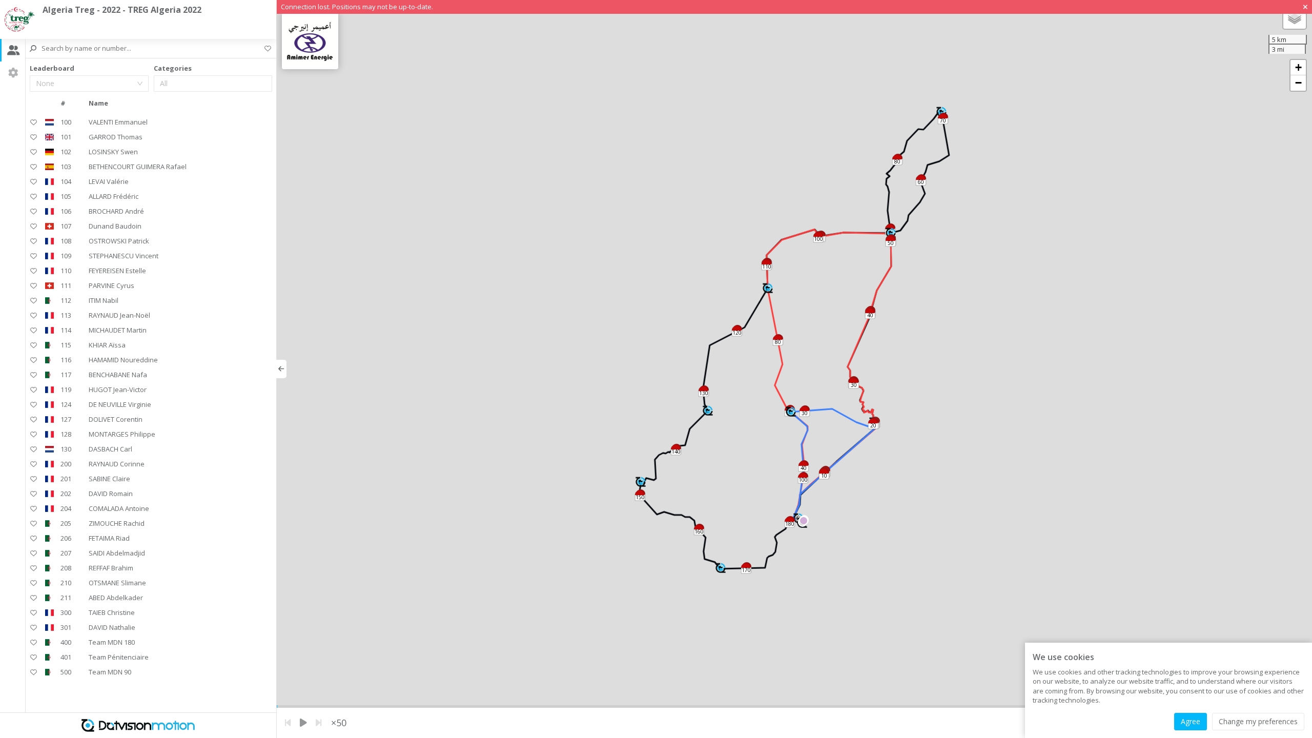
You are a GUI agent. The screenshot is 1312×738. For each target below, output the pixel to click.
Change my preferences (1258, 721)
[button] (790, 412)
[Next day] (318, 723)
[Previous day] (288, 723)
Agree (1190, 721)
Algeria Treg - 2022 (122, 9)
